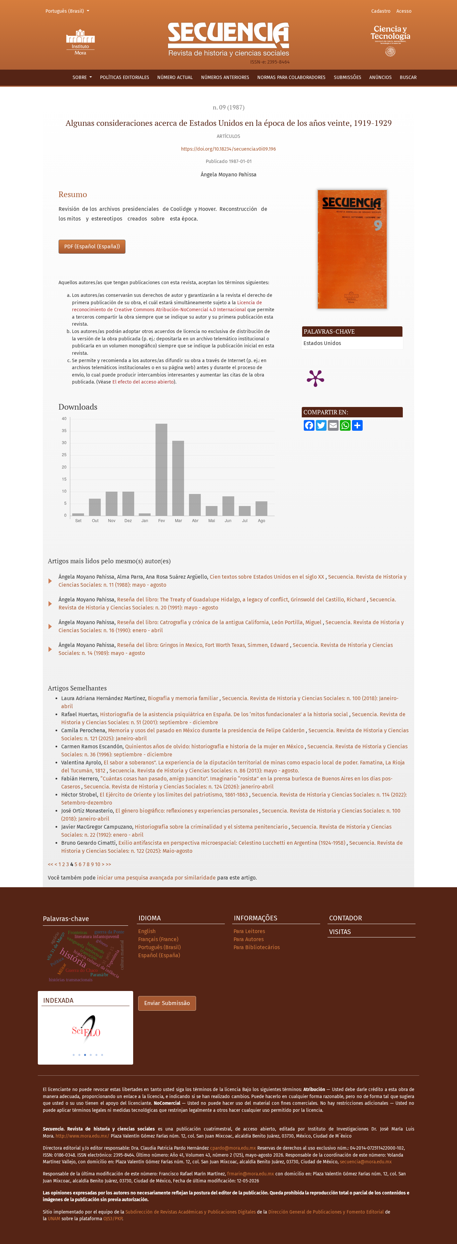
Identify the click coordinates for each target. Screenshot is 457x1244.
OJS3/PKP (112, 1219)
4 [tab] (90, 1055)
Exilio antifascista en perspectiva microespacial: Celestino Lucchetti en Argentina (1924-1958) (232, 843)
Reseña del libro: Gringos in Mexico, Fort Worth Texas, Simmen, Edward (203, 645)
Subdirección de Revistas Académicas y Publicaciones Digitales (190, 1212)
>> (108, 864)
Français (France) (158, 939)
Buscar (408, 77)
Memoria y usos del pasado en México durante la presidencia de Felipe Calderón (207, 730)
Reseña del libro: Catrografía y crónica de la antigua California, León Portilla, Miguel (220, 622)
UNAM (54, 1219)
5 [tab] (96, 1055)
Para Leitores (249, 931)
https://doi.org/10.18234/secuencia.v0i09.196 (228, 149)
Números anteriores (225, 77)
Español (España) (159, 955)
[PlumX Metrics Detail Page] (315, 378)
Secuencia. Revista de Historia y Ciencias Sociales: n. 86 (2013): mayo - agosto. (204, 770)
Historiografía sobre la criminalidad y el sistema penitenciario (212, 827)
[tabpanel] (85, 1029)
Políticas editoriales (124, 77)
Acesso (404, 11)
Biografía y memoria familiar (183, 698)
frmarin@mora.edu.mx (250, 1174)
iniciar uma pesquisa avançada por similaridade (156, 878)
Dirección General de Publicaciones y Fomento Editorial (326, 1212)
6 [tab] (102, 1055)
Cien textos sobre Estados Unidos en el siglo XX (268, 577)
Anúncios (380, 77)
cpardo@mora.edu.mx (233, 1148)
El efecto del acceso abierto (143, 382)
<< (50, 864)
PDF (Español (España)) (92, 246)
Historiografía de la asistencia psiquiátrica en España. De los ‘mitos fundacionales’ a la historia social (224, 714)
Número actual (175, 77)
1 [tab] (73, 1055)
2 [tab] (79, 1055)
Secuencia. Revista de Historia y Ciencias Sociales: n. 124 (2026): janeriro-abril (179, 786)
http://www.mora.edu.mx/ (82, 1136)
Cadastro (380, 11)
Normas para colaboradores (291, 77)
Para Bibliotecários (257, 947)
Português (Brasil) (68, 11)
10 (97, 864)
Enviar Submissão (167, 1003)
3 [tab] (85, 1055)
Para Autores (249, 939)
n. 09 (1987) (229, 107)
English (147, 931)
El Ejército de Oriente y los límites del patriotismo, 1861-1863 (174, 795)
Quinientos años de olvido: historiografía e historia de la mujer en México (215, 746)
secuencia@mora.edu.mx (366, 1162)
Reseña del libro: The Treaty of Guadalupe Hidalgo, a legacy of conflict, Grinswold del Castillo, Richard (242, 599)
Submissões (347, 77)
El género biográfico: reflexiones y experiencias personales (187, 811)
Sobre (80, 77)
